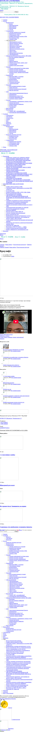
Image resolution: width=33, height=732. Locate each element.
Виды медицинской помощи (13, 193)
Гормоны (11, 60)
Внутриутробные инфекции (16, 57)
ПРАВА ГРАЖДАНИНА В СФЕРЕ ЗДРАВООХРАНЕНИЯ (15, 170)
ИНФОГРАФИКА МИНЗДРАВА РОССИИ (17, 159)
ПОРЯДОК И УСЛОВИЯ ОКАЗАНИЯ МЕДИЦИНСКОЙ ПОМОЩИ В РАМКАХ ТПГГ (19, 173)
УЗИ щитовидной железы (16, 53)
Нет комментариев (15, 351)
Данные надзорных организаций (14, 653)
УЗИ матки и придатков (15, 46)
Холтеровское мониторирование (17, 112)
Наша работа (8, 244)
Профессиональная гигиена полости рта (13, 402)
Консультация (9, 108)
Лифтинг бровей (4, 247)
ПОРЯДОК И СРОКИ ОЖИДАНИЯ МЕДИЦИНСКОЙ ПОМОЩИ (15, 165)
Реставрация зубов (14, 37)
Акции (8, 119)
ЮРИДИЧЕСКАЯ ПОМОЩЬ (14, 178)
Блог (7, 120)
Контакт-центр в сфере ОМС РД (14, 211)
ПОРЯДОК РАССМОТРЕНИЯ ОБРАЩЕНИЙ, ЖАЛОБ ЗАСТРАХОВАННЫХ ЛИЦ (18, 161)
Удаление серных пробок (15, 98)
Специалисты (9, 115)
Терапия (8, 66)
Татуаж (11, 29)
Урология (8, 84)
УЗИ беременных (13, 54)
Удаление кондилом (14, 82)
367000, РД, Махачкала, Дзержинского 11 (11, 418)
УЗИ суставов (12, 51)
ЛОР (7, 91)
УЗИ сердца (12, 50)
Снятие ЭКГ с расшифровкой (17, 111)
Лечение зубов (13, 39)
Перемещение (12, 94)
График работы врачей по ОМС (14, 186)
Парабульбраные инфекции (16, 104)
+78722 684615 (4, 422)
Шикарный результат (8, 382)
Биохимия (12, 58)
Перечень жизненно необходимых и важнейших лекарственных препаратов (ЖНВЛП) (18, 656)
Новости (8, 122)
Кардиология (9, 109)
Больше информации (5, 698)
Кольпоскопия (13, 79)
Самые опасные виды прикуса (11, 365)
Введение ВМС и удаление (16, 76)
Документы (9, 116)
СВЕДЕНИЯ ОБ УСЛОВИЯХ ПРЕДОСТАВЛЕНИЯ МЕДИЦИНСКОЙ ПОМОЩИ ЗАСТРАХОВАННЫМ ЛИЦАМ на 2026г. (18, 197)
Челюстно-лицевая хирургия (13, 134)
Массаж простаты (13, 90)
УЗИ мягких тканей (14, 47)
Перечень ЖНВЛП (11, 210)
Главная (2, 244)
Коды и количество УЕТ (12, 214)
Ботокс (11, 24)
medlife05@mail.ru (4, 427)
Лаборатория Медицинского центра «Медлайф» (18, 55)
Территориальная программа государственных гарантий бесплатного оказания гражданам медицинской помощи (18, 668)
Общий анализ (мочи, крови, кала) (18, 62)
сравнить (5, 692)
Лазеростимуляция (14, 102)
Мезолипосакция (13, 25)
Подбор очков (12, 105)
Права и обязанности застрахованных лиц (17, 229)
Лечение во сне (7, 389)
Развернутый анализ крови (16, 65)
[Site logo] (9, 151)
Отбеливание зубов (14, 35)
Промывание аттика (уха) (16, 96)
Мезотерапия (12, 28)
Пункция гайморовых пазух (16, 97)
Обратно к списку (4, 336)
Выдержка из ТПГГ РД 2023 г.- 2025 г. (16, 687)
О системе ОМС (10, 190)
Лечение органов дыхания (16, 69)
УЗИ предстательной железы (16, 49)
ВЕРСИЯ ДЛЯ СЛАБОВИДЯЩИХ (10, 0)
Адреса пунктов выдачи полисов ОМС (16, 228)
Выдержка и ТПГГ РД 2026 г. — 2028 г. (16, 226)
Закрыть (2, 338)
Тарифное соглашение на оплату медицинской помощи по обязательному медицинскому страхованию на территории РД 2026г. (18, 202)
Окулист (8, 100)
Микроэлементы (13, 61)
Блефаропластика (13, 136)
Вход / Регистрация (8, 693)
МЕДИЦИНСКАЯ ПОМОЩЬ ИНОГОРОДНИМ (19, 163)
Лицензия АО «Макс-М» (12, 225)
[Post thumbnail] (6, 348)
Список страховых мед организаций (15, 213)
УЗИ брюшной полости (15, 42)
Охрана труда (9, 118)
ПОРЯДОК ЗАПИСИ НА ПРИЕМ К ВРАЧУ (18, 157)
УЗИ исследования (14, 44)
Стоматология (10, 31)
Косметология (10, 22)
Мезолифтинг (12, 26)
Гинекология (9, 75)
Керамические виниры (15, 33)
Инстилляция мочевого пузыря (17, 86)
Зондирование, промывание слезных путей (20, 101)
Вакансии (8, 123)
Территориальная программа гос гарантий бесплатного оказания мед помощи (17, 208)
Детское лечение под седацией (17, 32)
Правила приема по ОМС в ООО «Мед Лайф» (18, 192)
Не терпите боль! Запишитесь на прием (13, 349)
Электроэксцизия (13, 83)
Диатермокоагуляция (14, 78)
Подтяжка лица (13, 137)
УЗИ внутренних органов (16, 43)
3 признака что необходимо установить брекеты (15, 357)
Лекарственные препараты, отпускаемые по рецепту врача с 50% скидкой (17, 217)
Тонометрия (12, 107)
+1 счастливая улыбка (9, 376)
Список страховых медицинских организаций (18, 661)
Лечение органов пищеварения (17, 71)
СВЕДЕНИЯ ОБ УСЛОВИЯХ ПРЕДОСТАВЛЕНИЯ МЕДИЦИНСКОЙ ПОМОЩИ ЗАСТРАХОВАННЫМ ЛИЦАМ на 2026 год (18, 673)
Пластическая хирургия (19, 244)
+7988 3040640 (4, 423)
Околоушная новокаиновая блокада (18, 93)
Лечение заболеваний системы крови (19, 68)
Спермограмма (13, 64)
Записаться (3, 233)
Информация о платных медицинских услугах (18, 215)
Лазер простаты (13, 87)
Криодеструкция (13, 80)
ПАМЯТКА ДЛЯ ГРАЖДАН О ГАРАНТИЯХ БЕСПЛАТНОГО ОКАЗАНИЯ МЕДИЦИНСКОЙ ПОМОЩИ (19, 181)
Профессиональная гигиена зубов (18, 36)
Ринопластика (13, 138)
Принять (13, 698)
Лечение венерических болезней (17, 89)
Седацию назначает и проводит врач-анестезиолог (16, 395)
